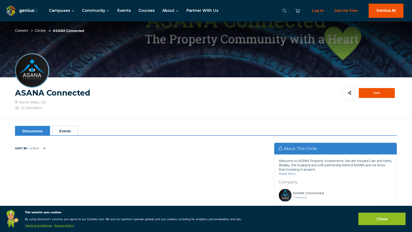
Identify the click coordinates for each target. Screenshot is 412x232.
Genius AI (386, 10)
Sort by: (21, 148)
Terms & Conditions (38, 225)
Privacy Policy (64, 225)
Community (94, 10)
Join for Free (346, 11)
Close (382, 219)
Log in (318, 11)
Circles (40, 30)
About (169, 10)
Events (124, 10)
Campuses (60, 10)
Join (377, 93)
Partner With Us (202, 10)
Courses (146, 10)
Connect (21, 30)
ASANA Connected (308, 193)
